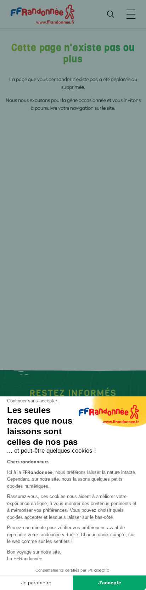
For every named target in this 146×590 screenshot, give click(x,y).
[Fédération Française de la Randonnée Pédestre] (42, 13)
